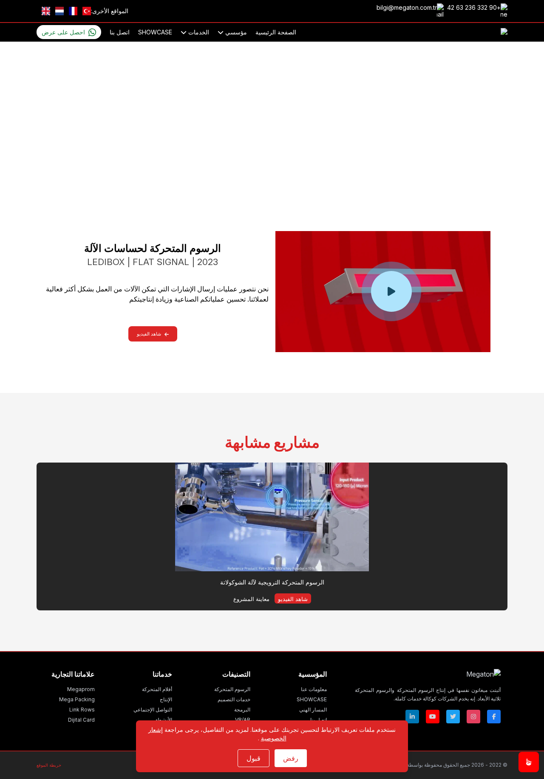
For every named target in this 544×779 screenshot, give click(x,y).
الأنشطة (163, 720)
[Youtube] (432, 716)
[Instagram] (473, 716)
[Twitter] (453, 716)
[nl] (59, 11)
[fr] (73, 11)
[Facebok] (494, 716)
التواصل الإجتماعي (152, 709)
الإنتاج (166, 699)
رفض (290, 758)
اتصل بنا (120, 32)
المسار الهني (313, 709)
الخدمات (198, 32)
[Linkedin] (412, 716)
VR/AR (242, 720)
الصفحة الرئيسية (275, 32)
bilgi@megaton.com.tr (407, 7)
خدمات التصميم (234, 699)
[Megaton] (428, 674)
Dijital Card (81, 720)
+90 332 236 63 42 (474, 7)
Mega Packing (77, 699)
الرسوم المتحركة (292, 177)
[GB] (46, 11)
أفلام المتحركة (157, 689)
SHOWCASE (155, 32)
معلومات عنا (314, 689)
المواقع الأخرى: (109, 10)
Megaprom (81, 689)
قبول (253, 758)
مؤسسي (235, 32)
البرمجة (242, 709)
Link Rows (82, 709)
